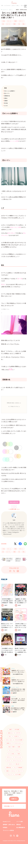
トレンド (10, 774)
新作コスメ (10, 733)
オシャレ (10, 21)
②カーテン (7, 93)
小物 (4, 21)
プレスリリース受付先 (8, 830)
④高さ (6, 98)
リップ (11, 750)
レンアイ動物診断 (18, 767)
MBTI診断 (17, 729)
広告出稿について (9, 806)
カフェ (11, 764)
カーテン (9, 24)
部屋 (16, 21)
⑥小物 (6, 103)
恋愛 (19, 746)
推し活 (17, 764)
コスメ (17, 750)
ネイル (13, 771)
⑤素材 (6, 100)
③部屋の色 (7, 95)
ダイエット (10, 757)
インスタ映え (12, 753)
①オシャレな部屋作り (9, 91)
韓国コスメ (9, 743)
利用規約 (5, 827)
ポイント (21, 21)
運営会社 (18, 824)
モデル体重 (18, 774)
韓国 (8, 771)
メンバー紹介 (19, 821)
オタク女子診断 (19, 739)
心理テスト (17, 736)
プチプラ (18, 733)
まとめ (6, 105)
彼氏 (19, 753)
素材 (15, 24)
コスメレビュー (18, 743)
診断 (11, 729)
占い (10, 736)
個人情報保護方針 (20, 827)
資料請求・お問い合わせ (9, 824)
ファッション (18, 757)
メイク (9, 760)
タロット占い (9, 739)
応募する (14, 798)
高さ (24, 24)
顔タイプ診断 (12, 746)
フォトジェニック (17, 760)
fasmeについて (6, 821)
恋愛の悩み (9, 767)
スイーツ (20, 771)
